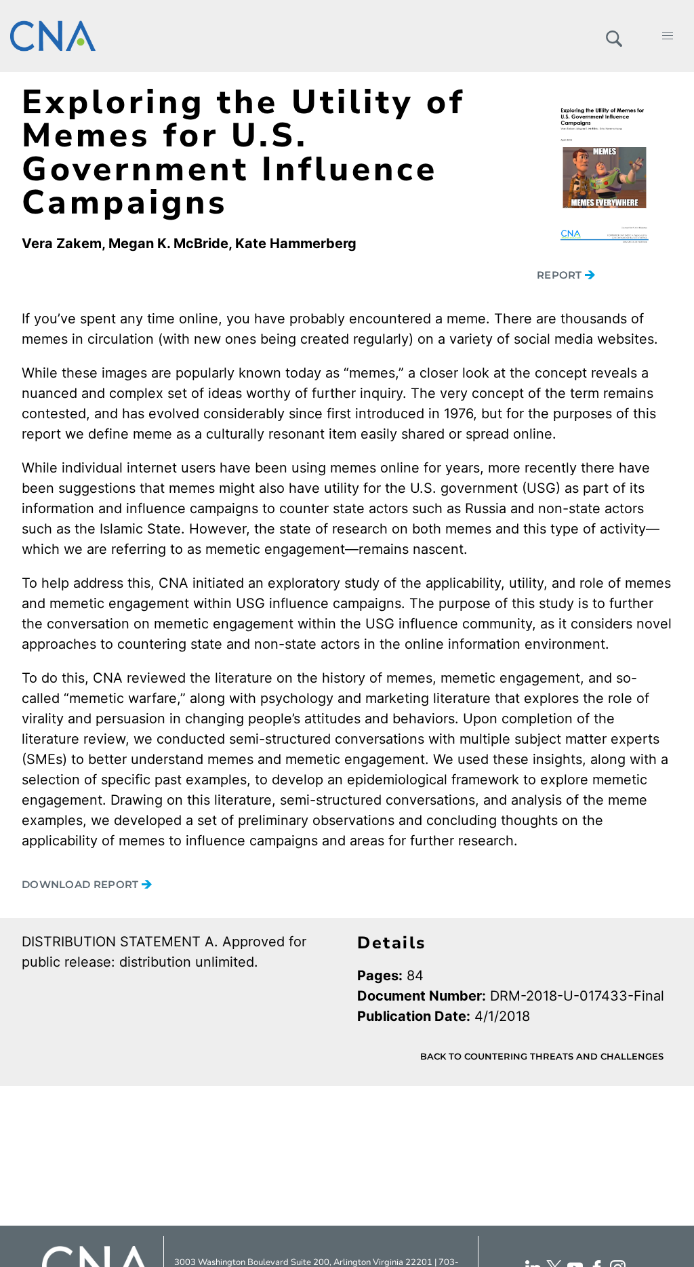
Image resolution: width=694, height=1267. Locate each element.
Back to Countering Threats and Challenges (542, 1056)
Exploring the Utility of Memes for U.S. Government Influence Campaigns (244, 152)
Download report (82, 884)
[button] (613, 36)
